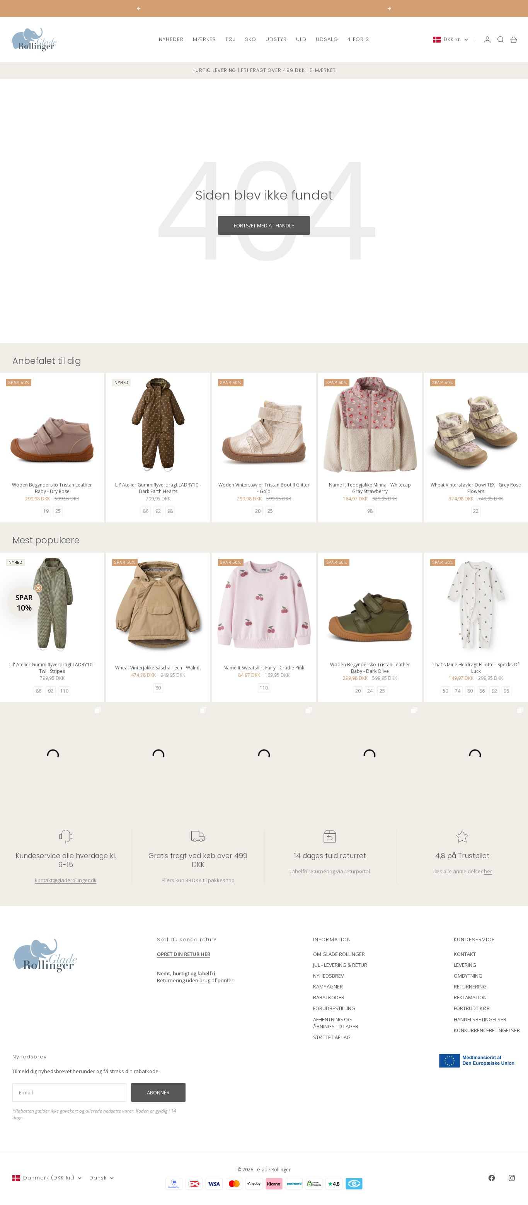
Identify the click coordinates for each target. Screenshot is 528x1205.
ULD (301, 39)
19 (46, 511)
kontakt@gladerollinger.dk (66, 880)
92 (158, 511)
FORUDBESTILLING (334, 1008)
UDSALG (327, 39)
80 (158, 687)
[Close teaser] (38, 588)
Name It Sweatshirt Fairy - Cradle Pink (263, 668)
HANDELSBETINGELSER (480, 1019)
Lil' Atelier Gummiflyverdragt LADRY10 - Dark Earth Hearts (158, 488)
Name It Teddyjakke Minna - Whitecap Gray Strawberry (370, 488)
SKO (250, 39)
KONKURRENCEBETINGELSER (487, 1030)
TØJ (230, 39)
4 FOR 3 (358, 39)
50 (445, 691)
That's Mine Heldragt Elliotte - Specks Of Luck (476, 668)
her (488, 871)
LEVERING (465, 964)
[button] (24, 602)
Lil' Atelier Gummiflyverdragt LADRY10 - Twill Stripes (52, 668)
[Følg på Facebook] (492, 1178)
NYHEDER (171, 39)
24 (370, 691)
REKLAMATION (470, 997)
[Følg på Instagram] (512, 1178)
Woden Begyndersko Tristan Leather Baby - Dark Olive (370, 668)
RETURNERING (470, 986)
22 (476, 511)
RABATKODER (328, 997)
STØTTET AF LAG (332, 1037)
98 (170, 511)
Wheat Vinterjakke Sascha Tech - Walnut (158, 668)
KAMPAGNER (328, 986)
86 (145, 511)
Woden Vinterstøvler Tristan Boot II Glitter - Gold (264, 488)
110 (64, 691)
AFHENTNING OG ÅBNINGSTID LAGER (335, 1023)
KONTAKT (465, 954)
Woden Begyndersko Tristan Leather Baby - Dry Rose (52, 488)
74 (457, 691)
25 (58, 511)
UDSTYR (276, 39)
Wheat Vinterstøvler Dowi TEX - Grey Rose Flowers (476, 488)
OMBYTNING (468, 975)
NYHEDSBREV (328, 975)
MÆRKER (204, 39)
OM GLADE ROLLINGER (339, 954)
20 (258, 511)
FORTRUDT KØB (472, 1008)
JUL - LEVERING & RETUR (340, 964)
